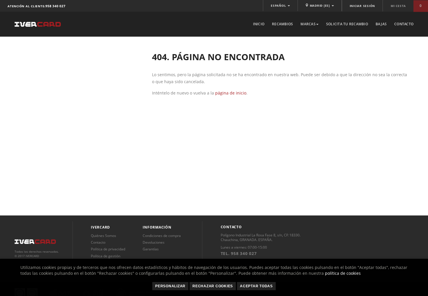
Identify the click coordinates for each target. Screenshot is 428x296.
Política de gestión (105, 256)
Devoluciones (154, 242)
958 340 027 (55, 6)
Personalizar (170, 286)
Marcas (308, 24)
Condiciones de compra (162, 235)
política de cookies (343, 273)
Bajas (381, 24)
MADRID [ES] (320, 5)
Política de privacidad (108, 249)
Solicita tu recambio (347, 24)
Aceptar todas (256, 286)
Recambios (282, 24)
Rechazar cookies (212, 286)
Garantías (151, 249)
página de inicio (230, 93)
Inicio (259, 24)
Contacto (403, 24)
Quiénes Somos (103, 235)
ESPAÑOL (279, 5)
